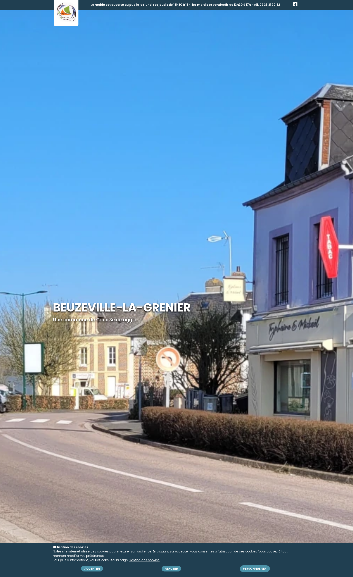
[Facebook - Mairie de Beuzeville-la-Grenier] (295, 5)
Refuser (171, 568)
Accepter (92, 568)
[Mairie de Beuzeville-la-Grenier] (66, 21)
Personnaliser (255, 569)
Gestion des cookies (144, 560)
